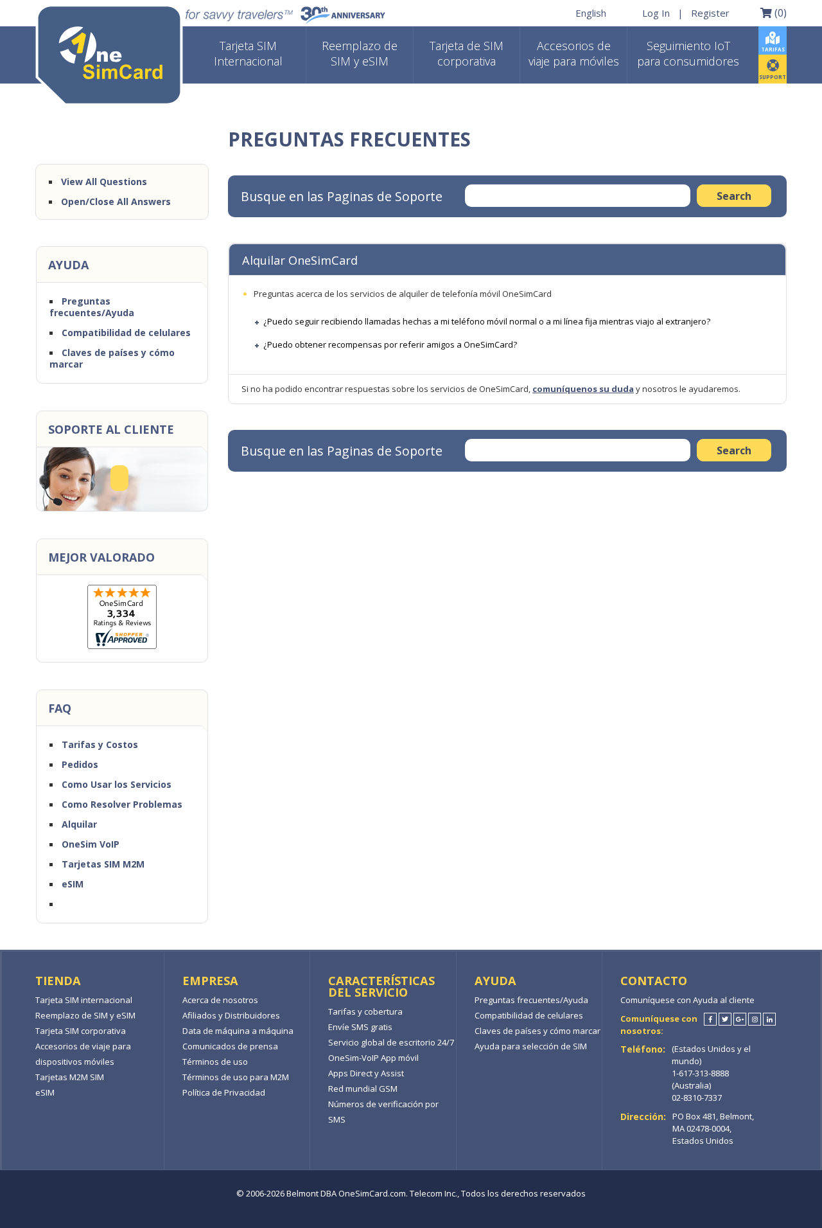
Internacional (248, 53)
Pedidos (80, 764)
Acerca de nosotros (220, 1000)
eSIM (72, 884)
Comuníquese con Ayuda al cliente (687, 1000)
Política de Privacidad (223, 1092)
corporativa (466, 53)
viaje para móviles (574, 53)
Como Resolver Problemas (122, 804)
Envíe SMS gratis (360, 1027)
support (772, 76)
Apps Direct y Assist (366, 1073)
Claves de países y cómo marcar (112, 358)
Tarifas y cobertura (365, 1011)
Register (710, 12)
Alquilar (79, 824)
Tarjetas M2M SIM (69, 1077)
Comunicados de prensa (230, 1046)
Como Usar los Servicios (116, 784)
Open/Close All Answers (116, 201)
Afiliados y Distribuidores (231, 1015)
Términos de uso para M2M (235, 1077)
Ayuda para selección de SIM (531, 1046)
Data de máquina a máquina (237, 1031)
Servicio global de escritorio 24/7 (391, 1042)
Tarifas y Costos (100, 744)
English (590, 12)
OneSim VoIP (90, 844)
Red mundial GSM (363, 1088)
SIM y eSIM (360, 53)
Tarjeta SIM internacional (83, 1000)
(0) (779, 12)
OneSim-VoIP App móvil (373, 1057)
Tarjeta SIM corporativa (80, 1031)
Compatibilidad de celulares (126, 332)
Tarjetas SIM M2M (103, 864)
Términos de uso (215, 1061)
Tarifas (773, 49)
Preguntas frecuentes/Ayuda (91, 307)
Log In (656, 12)
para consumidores (688, 53)
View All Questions (104, 181)
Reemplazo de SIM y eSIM (85, 1015)
